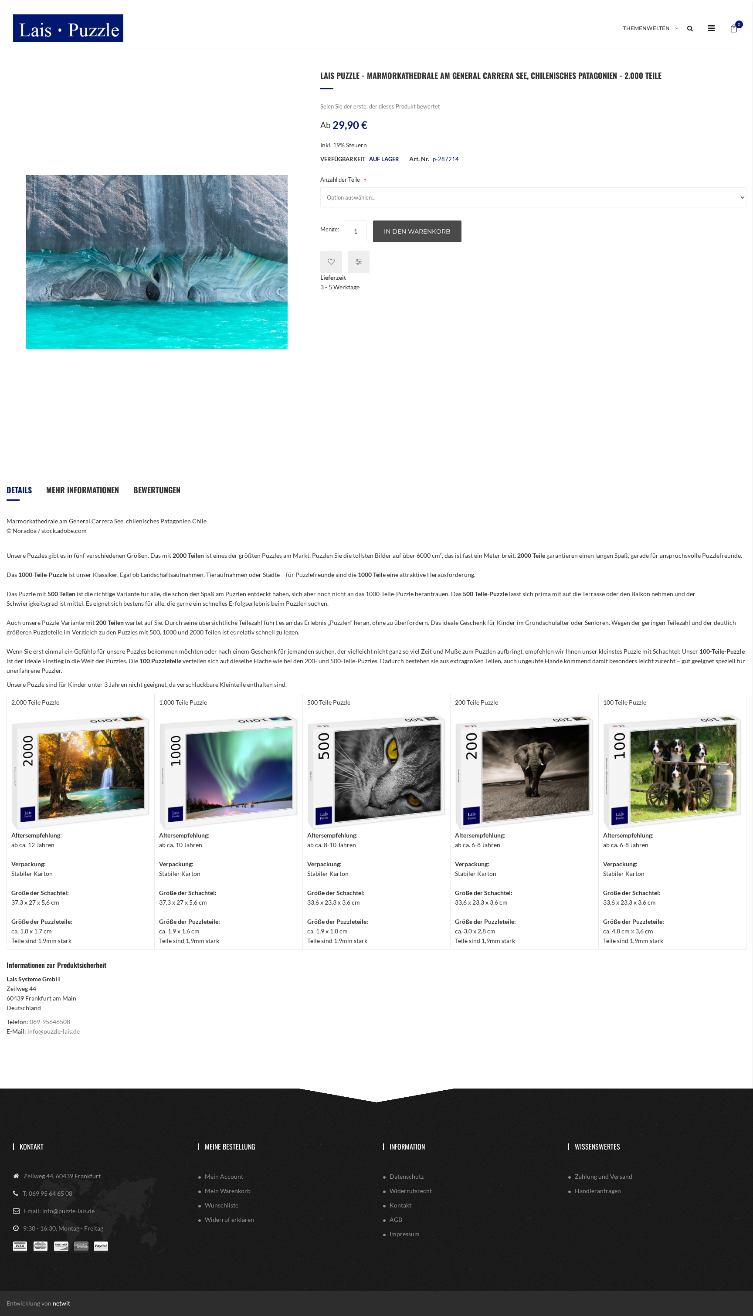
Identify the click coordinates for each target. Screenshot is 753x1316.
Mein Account (224, 1176)
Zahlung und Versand (603, 1176)
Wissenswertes (597, 1146)
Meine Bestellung (230, 1146)
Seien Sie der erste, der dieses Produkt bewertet (380, 106)
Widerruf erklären (229, 1219)
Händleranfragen (598, 1190)
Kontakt (32, 1146)
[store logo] (68, 28)
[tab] (19, 493)
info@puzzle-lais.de (53, 1031)
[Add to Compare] (359, 262)
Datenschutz (407, 1176)
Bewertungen (156, 489)
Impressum (405, 1234)
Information (407, 1146)
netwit (61, 1303)
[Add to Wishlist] (331, 262)
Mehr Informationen (82, 489)
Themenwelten (646, 28)
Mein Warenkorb (228, 1190)
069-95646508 (50, 1021)
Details (19, 489)
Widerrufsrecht (411, 1190)
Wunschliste (221, 1205)
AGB (396, 1219)
